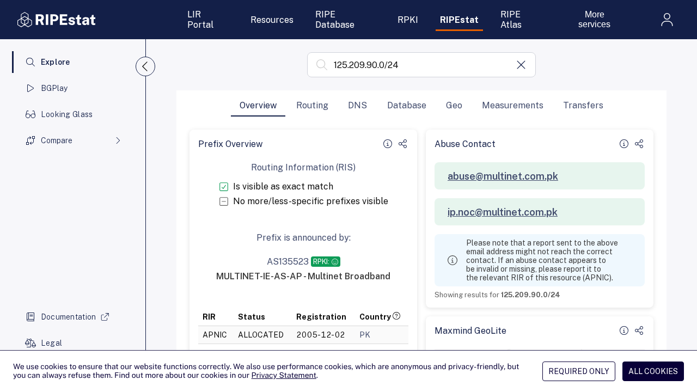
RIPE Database (334, 19)
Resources (272, 20)
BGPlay (54, 88)
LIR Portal (200, 19)
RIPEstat (459, 20)
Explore (55, 62)
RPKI (408, 20)
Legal (51, 343)
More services (594, 19)
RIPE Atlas (511, 19)
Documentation (68, 317)
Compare (56, 140)
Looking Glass (67, 114)
